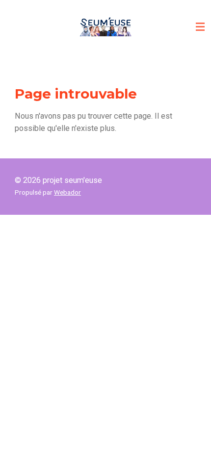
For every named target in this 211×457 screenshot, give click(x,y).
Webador (67, 192)
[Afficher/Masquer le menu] (200, 27)
